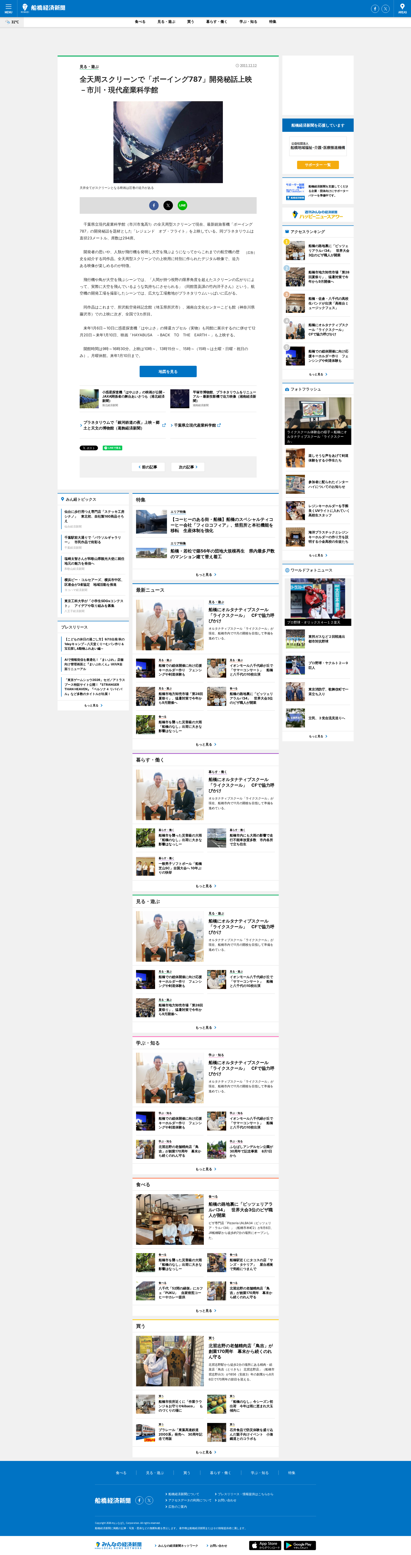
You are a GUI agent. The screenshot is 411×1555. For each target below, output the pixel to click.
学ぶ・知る (248, 21)
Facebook (375, 9)
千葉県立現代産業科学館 (195, 425)
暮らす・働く (217, 21)
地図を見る (168, 371)
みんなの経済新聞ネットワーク (118, 1545)
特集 (272, 21)
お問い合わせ (227, 1500)
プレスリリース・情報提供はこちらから (246, 1494)
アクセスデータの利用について (190, 1500)
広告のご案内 (177, 1506)
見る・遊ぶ (166, 21)
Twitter (386, 9)
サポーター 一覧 (318, 165)
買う (190, 21)
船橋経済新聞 (43, 8)
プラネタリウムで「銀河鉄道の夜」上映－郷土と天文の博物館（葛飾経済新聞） (121, 425)
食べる (140, 21)
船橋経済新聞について (183, 1494)
